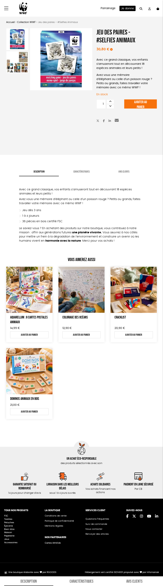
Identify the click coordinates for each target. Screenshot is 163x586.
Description (39, 171)
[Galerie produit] (61, 59)
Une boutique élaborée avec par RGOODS (32, 572)
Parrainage (108, 8)
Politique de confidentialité (59, 521)
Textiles (8, 519)
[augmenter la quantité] (110, 101)
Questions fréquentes (97, 519)
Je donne (127, 8)
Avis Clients (123, 171)
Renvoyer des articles (97, 534)
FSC (6, 516)
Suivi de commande (96, 524)
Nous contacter (93, 529)
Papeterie (9, 536)
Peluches (9, 522)
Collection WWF (26, 22)
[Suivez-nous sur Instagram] (141, 516)
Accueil (10, 22)
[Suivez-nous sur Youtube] (149, 516)
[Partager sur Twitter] (97, 121)
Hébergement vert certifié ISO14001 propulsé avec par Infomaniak (122, 572)
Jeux (6, 539)
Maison (8, 532)
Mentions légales (54, 526)
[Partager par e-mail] (117, 121)
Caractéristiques (81, 171)
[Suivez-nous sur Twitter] (134, 516)
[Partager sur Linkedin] (110, 121)
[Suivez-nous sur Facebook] (127, 516)
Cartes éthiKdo (53, 543)
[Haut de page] (155, 570)
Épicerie (9, 526)
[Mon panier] (158, 8)
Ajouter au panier (140, 104)
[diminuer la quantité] (110, 106)
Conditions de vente (56, 516)
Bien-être (9, 529)
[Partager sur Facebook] (104, 121)
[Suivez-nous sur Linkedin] (156, 516)
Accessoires (11, 542)
